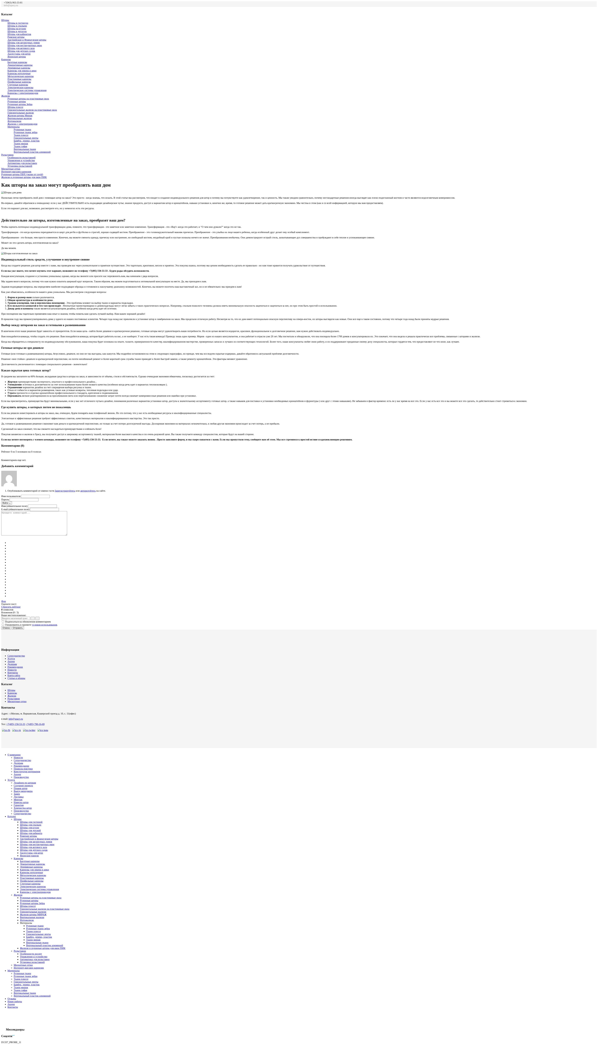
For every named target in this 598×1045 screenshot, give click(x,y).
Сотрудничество (16, 655)
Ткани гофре (20, 146)
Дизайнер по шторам (25, 782)
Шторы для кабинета (31, 833)
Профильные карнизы (19, 82)
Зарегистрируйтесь (65, 490)
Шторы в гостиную (17, 23)
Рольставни (7, 154)
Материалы (13, 126)
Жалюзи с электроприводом (22, 124)
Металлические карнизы (20, 76)
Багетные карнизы (17, 62)
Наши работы (14, 1001)
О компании (14, 754)
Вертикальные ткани (25, 149)
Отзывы (11, 998)
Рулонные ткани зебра (25, 132)
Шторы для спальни (30, 824)
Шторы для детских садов (21, 51)
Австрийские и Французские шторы (26, 39)
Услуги (11, 658)
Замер (17, 794)
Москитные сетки (10, 168)
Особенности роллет (31, 953)
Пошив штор (20, 788)
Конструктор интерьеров (27, 771)
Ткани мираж (21, 143)
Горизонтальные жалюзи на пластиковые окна (32, 110)
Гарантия (19, 805)
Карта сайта (13, 675)
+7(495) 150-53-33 (15, 724)
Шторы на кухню (16, 28)
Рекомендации (15, 667)
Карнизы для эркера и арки (21, 70)
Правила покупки (23, 768)
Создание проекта (23, 785)
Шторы (5, 20)
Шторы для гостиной (31, 822)
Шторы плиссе (15, 107)
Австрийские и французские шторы (39, 838)
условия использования (44, 624)
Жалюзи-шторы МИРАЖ (33, 914)
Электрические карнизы (20, 87)
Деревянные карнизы (18, 68)
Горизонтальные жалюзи (20, 112)
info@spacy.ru (16, 719)
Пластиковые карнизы (19, 79)
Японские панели (29, 855)
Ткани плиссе (21, 135)
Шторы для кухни (29, 827)
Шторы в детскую (17, 31)
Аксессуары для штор (19, 53)
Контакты (12, 672)
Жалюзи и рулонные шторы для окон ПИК (24, 177)
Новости (12, 669)
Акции (11, 661)
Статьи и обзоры (16, 678)
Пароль (5, 499)
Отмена (6, 628)
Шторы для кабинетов (19, 34)
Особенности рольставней (21, 157)
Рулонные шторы (16, 101)
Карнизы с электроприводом (22, 93)
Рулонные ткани (22, 129)
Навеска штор (21, 802)
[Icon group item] (577, 7)
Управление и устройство (21, 160)
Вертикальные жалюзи (19, 118)
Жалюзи (5, 96)
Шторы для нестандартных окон (24, 45)
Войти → (6, 503)
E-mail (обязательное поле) (15, 509)
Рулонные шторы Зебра (19, 104)
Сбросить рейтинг (11, 607)
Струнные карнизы (17, 84)
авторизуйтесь (88, 490)
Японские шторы (16, 56)
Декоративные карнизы (20, 65)
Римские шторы (15, 37)
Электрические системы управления (26, 90)
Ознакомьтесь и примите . (31, 624)
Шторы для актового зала (21, 48)
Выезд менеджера (23, 791)
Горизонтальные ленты (26, 138)
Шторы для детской (30, 830)
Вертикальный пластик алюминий (32, 152)
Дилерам (12, 664)
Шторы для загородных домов (23, 42)
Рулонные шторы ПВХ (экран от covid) (22, 174)
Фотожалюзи (14, 121)
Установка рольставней (19, 166)
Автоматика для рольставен (22, 163)
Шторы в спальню (17, 25)
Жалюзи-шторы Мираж (19, 115)
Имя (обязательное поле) (14, 506)
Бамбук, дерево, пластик (27, 140)
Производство (21, 777)
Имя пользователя (10, 496)
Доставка (19, 796)
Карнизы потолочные (19, 73)
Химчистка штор (23, 808)
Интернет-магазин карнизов (16, 171)
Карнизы (6, 59)
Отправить (18, 628)
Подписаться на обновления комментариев (28, 621)
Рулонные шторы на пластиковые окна (28, 98)
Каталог (11, 816)
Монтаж (18, 799)
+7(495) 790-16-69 (35, 724)
